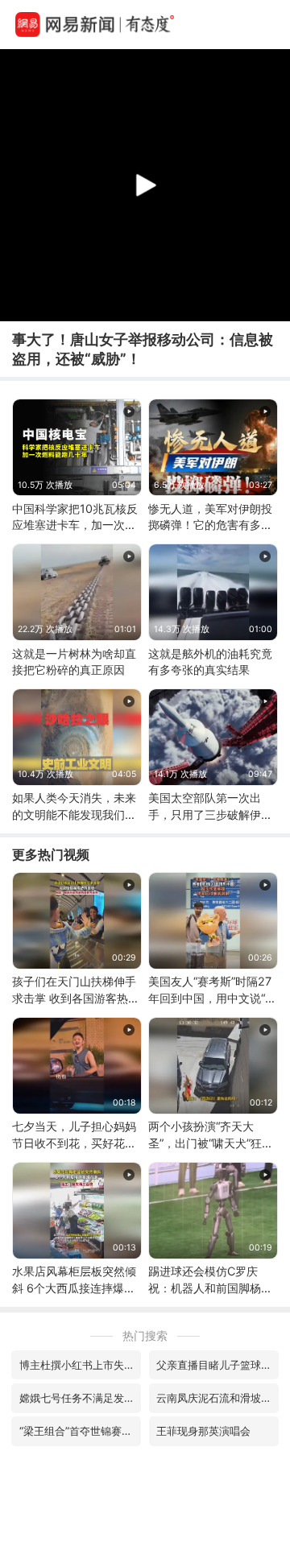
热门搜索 (145, 1335)
